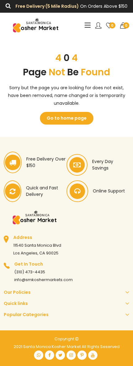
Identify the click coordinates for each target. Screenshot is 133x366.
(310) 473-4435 (29, 272)
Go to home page (67, 118)
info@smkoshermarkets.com (43, 280)
